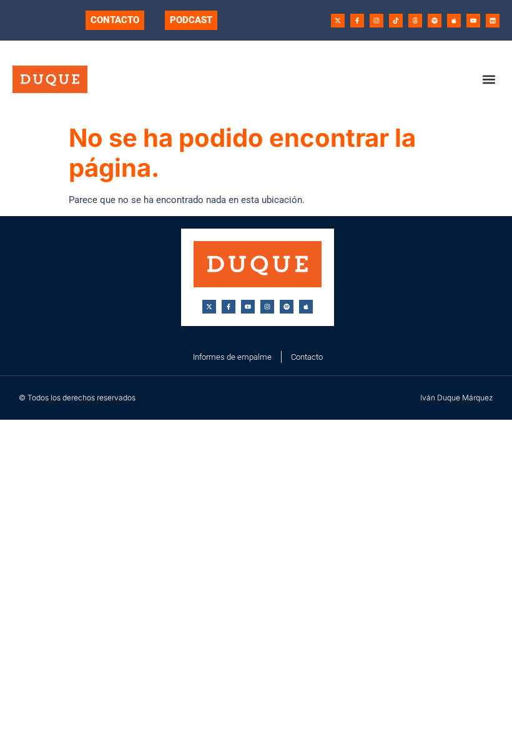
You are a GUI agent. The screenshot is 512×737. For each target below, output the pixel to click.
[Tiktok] (396, 20)
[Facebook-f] (357, 20)
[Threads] (415, 20)
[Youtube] (473, 20)
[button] (489, 79)
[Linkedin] (493, 20)
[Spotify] (434, 20)
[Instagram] (376, 20)
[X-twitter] (338, 20)
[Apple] (454, 20)
